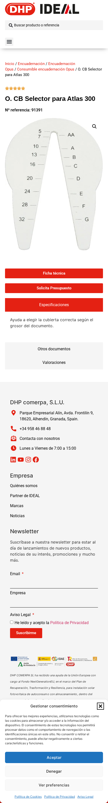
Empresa (18, 593)
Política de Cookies (28, 796)
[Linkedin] (13, 459)
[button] (100, 706)
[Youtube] (21, 459)
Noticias (17, 515)
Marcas (16, 505)
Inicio (9, 63)
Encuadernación (31, 63)
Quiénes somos (23, 485)
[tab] (54, 305)
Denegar (54, 771)
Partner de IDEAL (25, 495)
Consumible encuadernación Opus (45, 69)
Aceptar (54, 757)
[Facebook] (36, 459)
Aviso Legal (85, 796)
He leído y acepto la (52, 622)
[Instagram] (28, 459)
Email (15, 574)
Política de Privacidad (59, 796)
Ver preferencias (54, 785)
